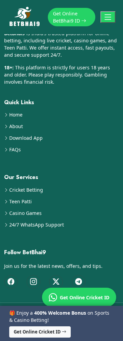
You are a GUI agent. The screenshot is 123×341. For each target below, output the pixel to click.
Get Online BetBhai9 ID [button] (67, 17)
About (16, 126)
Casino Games (25, 213)
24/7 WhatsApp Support (36, 224)
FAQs (15, 149)
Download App (26, 138)
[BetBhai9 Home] (26, 17)
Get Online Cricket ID (83, 297)
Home (16, 114)
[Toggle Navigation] (107, 17)
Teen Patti (20, 201)
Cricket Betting (26, 190)
